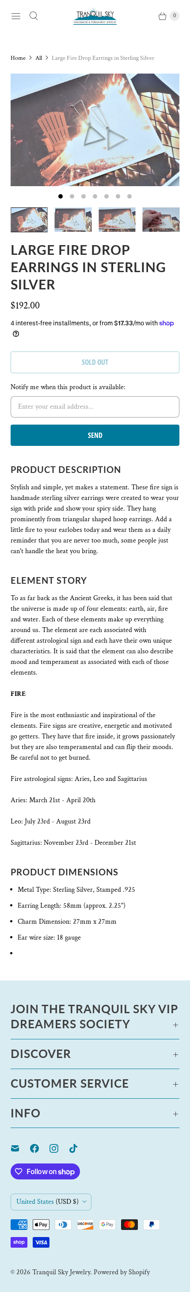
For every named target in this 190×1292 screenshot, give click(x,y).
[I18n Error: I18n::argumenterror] (29, 219)
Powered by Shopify (122, 1272)
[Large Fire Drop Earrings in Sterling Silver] (95, 130)
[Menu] (16, 16)
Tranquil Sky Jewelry (61, 1272)
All (38, 58)
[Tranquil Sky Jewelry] (95, 15)
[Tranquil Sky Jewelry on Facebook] (39, 1148)
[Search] (33, 16)
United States (47, 1201)
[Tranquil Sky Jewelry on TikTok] (78, 1148)
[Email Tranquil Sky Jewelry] (20, 1148)
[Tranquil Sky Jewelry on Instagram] (59, 1148)
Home (18, 58)
